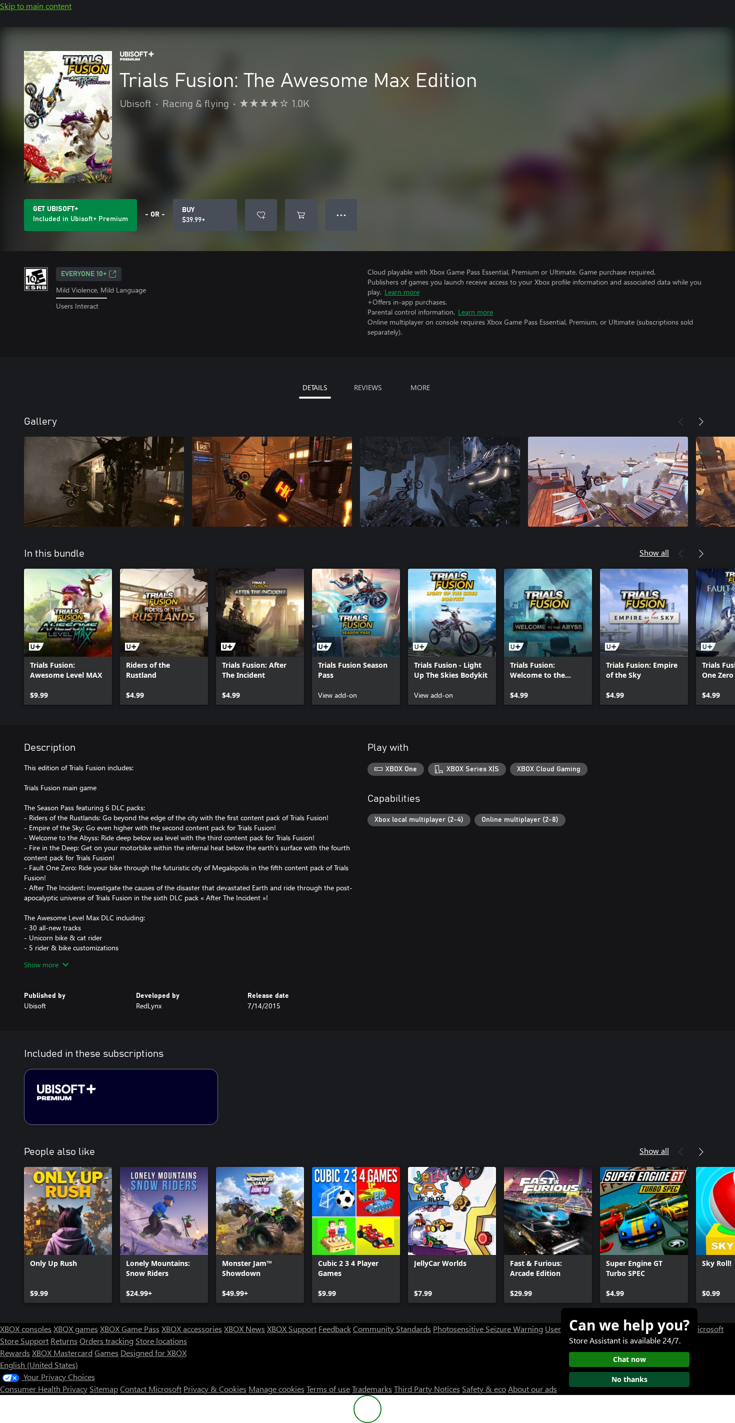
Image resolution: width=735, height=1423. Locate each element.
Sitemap (104, 1388)
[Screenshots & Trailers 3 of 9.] (440, 482)
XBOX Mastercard (62, 1352)
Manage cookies (276, 1388)
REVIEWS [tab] (368, 387)
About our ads (532, 1388)
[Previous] (681, 422)
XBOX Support (291, 1328)
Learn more (402, 292)
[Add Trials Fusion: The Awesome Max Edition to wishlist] (261, 215)
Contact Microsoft (151, 1388)
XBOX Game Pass (130, 1328)
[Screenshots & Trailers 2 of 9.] (272, 482)
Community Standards (392, 1328)
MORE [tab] (420, 387)
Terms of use (328, 1388)
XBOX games (76, 1328)
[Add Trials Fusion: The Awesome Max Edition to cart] (301, 215)
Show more (41, 964)
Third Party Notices (427, 1388)
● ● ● (341, 215)
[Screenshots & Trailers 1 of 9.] (104, 482)
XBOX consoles (26, 1328)
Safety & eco (484, 1388)
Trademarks (372, 1388)
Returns (64, 1340)
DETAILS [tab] (314, 387)
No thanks (630, 1379)
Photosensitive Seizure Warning (488, 1328)
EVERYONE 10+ (83, 274)
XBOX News (244, 1328)
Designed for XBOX (153, 1352)
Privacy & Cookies (215, 1388)
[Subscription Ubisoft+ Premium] (121, 1097)
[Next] (701, 422)
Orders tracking (107, 1340)
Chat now (629, 1359)
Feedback (334, 1328)
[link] (68, 637)
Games (106, 1352)
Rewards (15, 1352)
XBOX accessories (192, 1328)
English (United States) (39, 1364)
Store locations (161, 1340)
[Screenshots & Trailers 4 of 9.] (608, 482)
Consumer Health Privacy (44, 1388)
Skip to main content (36, 6)
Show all (654, 552)
